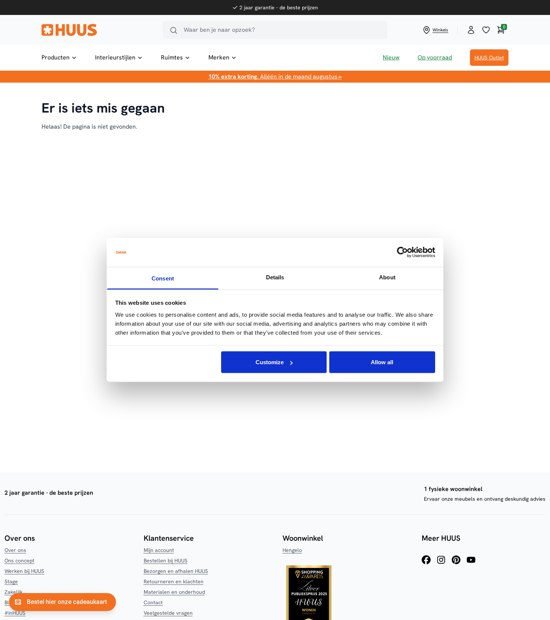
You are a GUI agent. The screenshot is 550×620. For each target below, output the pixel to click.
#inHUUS (14, 613)
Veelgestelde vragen (168, 613)
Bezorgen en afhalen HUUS (176, 571)
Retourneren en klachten (174, 581)
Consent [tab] (163, 278)
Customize (270, 362)
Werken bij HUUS (24, 571)
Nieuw (391, 57)
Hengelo (292, 550)
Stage (11, 581)
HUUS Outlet (489, 57)
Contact (153, 602)
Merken (218, 57)
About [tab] (387, 277)
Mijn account (159, 550)
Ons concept (19, 560)
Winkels (440, 30)
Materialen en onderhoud (174, 592)
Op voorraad (435, 57)
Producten (56, 57)
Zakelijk (13, 592)
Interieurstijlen (115, 57)
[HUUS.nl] (98, 30)
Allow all (382, 362)
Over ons (15, 550)
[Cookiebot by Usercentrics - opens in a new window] (402, 252)
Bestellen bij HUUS (165, 560)
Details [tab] (275, 277)
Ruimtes (172, 57)
